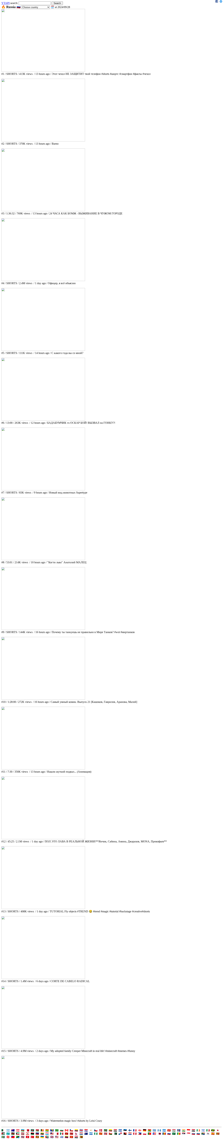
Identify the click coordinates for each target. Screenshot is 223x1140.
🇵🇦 (120, 1133)
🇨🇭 (8, 1136)
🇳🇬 (96, 1133)
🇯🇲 (213, 1130)
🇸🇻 (120, 1130)
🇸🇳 (178, 1133)
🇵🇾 (130, 1133)
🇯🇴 (3, 1133)
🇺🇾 (61, 1136)
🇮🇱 (203, 1130)
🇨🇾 (91, 1130)
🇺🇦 (42, 1136)
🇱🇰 (218, 1133)
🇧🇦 (52, 1130)
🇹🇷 (32, 1136)
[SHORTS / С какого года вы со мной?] (43, 349)
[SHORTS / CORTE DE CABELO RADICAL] (43, 978)
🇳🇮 (91, 1133)
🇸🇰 (193, 1133)
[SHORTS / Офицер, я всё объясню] (43, 280)
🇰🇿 (8, 1133)
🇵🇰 (115, 1133)
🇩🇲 (105, 1130)
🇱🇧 (27, 1133)
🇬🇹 (159, 1130)
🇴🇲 (110, 1133)
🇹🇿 (18, 1136)
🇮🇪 (198, 1130)
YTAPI (5, 3)
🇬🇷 (154, 1130)
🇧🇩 (32, 1130)
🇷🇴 (164, 1133)
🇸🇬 (188, 1133)
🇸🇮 (198, 1133)
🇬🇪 (139, 1130)
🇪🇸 (213, 1133)
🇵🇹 (149, 1133)
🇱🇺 (47, 1133)
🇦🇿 (22, 1130)
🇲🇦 (71, 1133)
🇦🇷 (8, 1130)
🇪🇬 (115, 1130)
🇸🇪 (3, 1136)
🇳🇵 (76, 1133)
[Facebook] (216, 1)
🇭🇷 (86, 1130)
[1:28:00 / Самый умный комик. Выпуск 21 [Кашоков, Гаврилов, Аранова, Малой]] (43, 698)
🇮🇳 (183, 1130)
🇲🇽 (61, 1133)
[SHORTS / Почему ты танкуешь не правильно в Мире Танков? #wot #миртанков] (43, 628)
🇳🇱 (81, 1133)
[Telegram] (221, 1)
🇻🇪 (66, 1136)
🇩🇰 (100, 1130)
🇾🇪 (76, 1136)
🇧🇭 (27, 1130)
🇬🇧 (52, 1136)
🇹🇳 (27, 1136)
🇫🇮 (130, 1130)
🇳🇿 (86, 1133)
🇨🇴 (76, 1130)
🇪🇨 (110, 1130)
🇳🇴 (105, 1133)
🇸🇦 (174, 1133)
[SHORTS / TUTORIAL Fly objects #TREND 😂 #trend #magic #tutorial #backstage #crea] (43, 908)
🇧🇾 (37, 1130)
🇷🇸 (183, 1133)
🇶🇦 (159, 1133)
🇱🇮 (37, 1133)
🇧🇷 (57, 1130)
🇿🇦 (203, 1133)
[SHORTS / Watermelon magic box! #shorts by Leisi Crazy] (43, 1117)
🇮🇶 (193, 1130)
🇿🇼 (81, 1136)
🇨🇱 (71, 1130)
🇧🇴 (47, 1130)
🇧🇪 (42, 1130)
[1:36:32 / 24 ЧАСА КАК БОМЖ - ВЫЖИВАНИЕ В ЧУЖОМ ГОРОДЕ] (43, 210)
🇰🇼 (18, 1133)
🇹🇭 (22, 1136)
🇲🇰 (100, 1133)
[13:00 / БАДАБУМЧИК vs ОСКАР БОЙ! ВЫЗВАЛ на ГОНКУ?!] (43, 419)
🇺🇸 (57, 1136)
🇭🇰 (169, 1130)
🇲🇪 (66, 1133)
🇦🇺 (13, 1130)
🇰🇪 (13, 1133)
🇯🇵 (218, 1130)
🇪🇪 (125, 1130)
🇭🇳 (164, 1130)
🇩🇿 (3, 1130)
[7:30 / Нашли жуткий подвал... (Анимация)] (43, 768)
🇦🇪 (47, 1136)
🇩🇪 (144, 1130)
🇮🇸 (178, 1130)
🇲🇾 (52, 1133)
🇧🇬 (61, 1130)
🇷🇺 (169, 1133)
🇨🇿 (96, 1130)
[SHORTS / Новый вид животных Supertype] (43, 489)
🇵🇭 (139, 1133)
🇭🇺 (174, 1130)
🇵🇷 (154, 1133)
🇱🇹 (42, 1133)
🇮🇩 (188, 1130)
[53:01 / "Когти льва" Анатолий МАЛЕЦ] (43, 559)
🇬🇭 (149, 1130)
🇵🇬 (125, 1133)
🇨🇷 (81, 1130)
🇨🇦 (66, 1130)
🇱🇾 (32, 1133)
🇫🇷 (135, 1130)
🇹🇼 (13, 1136)
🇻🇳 (71, 1136)
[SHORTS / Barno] (43, 140)
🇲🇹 (57, 1133)
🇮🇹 (208, 1130)
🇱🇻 (22, 1133)
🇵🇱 (144, 1133)
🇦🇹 (18, 1130)
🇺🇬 (37, 1136)
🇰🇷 (208, 1133)
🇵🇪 (135, 1133)
